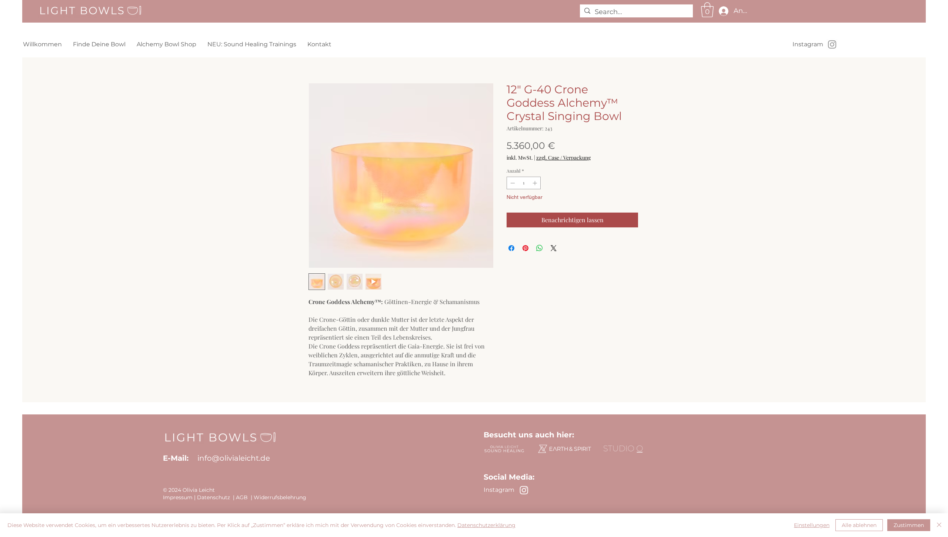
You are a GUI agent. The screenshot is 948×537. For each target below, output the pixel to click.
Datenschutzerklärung (486, 525)
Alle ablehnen (859, 525)
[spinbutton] (523, 183)
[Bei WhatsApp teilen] (539, 248)
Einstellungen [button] (812, 525)
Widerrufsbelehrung (280, 497)
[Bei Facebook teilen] (511, 248)
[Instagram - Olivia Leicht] (832, 44)
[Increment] (535, 183)
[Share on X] (553, 248)
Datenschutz (213, 497)
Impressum (178, 497)
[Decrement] (512, 183)
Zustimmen (909, 525)
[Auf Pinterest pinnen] (525, 248)
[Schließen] (939, 525)
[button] (707, 9)
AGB (242, 497)
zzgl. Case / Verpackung (563, 157)
